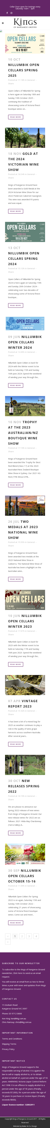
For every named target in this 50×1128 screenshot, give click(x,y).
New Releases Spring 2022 (24, 786)
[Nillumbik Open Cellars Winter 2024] (25, 323)
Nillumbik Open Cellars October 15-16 (24, 875)
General (31, 80)
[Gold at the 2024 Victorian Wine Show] (25, 138)
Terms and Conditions (12, 1038)
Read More (15, 117)
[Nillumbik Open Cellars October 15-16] (25, 854)
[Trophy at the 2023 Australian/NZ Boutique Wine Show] (25, 406)
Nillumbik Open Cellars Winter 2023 (25, 621)
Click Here (17, 973)
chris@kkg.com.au (23, 1022)
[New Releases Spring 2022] (25, 765)
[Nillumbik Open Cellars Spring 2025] (25, 43)
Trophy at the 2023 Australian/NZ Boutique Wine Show (23, 433)
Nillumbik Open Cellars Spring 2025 (23, 70)
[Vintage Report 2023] (25, 685)
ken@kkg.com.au (18, 1018)
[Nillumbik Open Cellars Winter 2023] (25, 600)
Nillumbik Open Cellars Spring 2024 (23, 258)
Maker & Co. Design (29, 1126)
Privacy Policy (8, 1049)
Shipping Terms (9, 1044)
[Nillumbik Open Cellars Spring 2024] (25, 232)
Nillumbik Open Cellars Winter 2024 (25, 342)
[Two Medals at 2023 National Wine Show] (25, 506)
